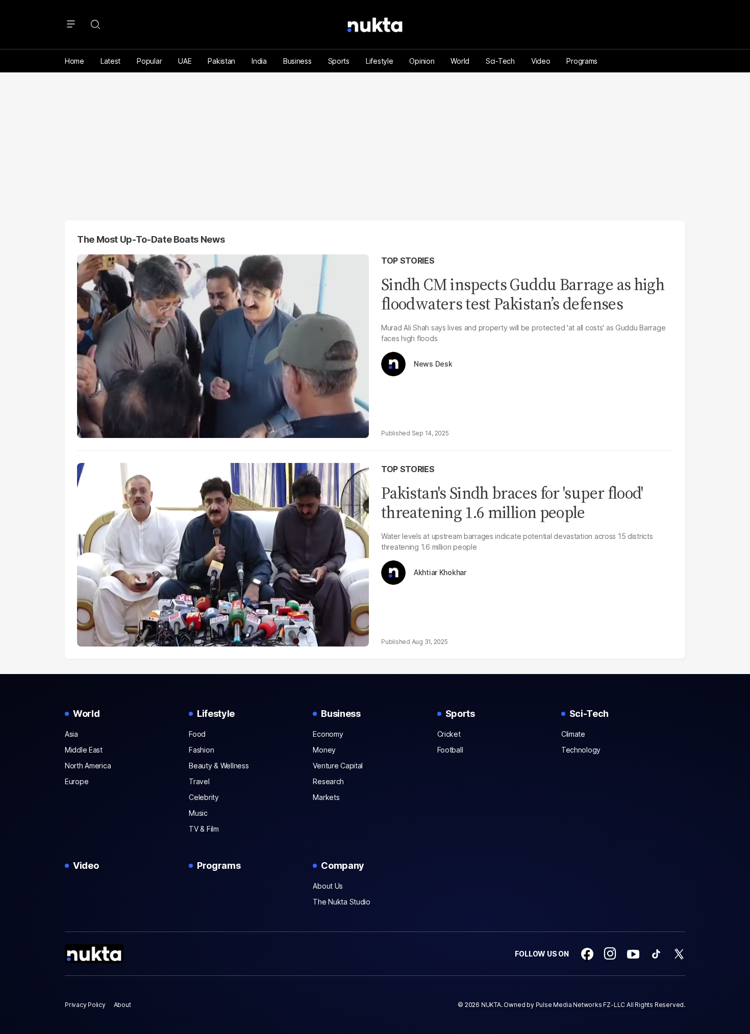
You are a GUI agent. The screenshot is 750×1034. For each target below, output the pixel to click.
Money (324, 749)
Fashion (201, 749)
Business (297, 61)
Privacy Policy (85, 1005)
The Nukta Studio (341, 901)
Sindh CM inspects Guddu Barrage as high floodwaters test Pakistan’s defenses (522, 294)
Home (74, 61)
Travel (199, 781)
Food (197, 734)
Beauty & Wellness (218, 765)
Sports (338, 61)
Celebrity (203, 797)
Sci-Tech (500, 61)
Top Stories (407, 260)
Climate (573, 734)
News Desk (433, 364)
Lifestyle (379, 61)
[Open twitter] (679, 954)
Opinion (421, 61)
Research (328, 781)
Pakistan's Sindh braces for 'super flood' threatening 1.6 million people (512, 503)
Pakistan (221, 61)
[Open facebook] (587, 954)
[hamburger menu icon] (71, 24)
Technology (581, 749)
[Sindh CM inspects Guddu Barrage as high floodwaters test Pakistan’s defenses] (223, 345)
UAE (184, 61)
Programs (581, 61)
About (122, 1005)
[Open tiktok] (656, 954)
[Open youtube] (633, 954)
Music (198, 813)
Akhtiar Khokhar (440, 572)
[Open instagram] (610, 954)
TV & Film (203, 828)
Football (450, 749)
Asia (71, 734)
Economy (328, 734)
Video (541, 61)
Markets (326, 797)
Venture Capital (338, 765)
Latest (110, 61)
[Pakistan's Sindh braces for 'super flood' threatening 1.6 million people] (223, 553)
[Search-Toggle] (95, 24)
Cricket (449, 734)
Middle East (84, 749)
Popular (149, 61)
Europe (76, 781)
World (460, 61)
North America (88, 765)
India (259, 61)
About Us (328, 886)
